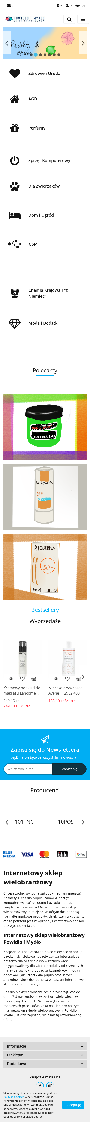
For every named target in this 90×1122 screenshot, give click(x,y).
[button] (80, 6)
